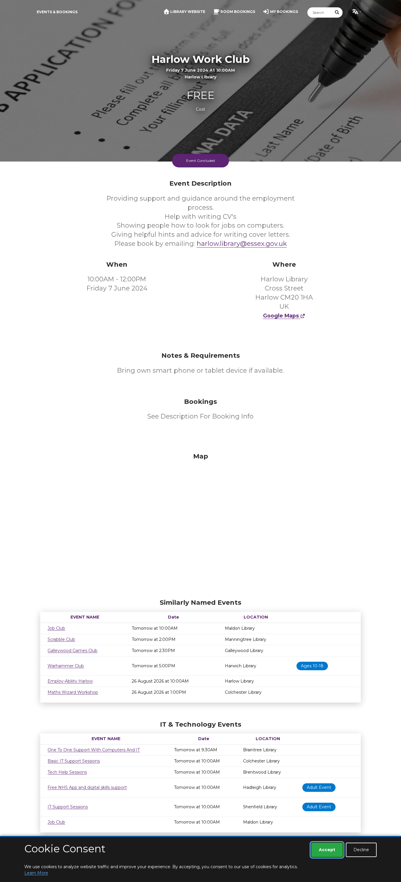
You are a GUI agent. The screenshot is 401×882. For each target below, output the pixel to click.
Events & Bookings (57, 12)
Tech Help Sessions (67, 772)
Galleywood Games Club (72, 650)
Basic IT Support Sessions (74, 761)
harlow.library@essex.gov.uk (242, 244)
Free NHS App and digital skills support (87, 787)
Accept (327, 849)
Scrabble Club (61, 639)
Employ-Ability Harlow (70, 681)
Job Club (56, 628)
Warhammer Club (66, 665)
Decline (361, 849)
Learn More (36, 873)
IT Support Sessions (68, 806)
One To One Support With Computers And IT (94, 749)
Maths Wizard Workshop (73, 692)
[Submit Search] (337, 12)
